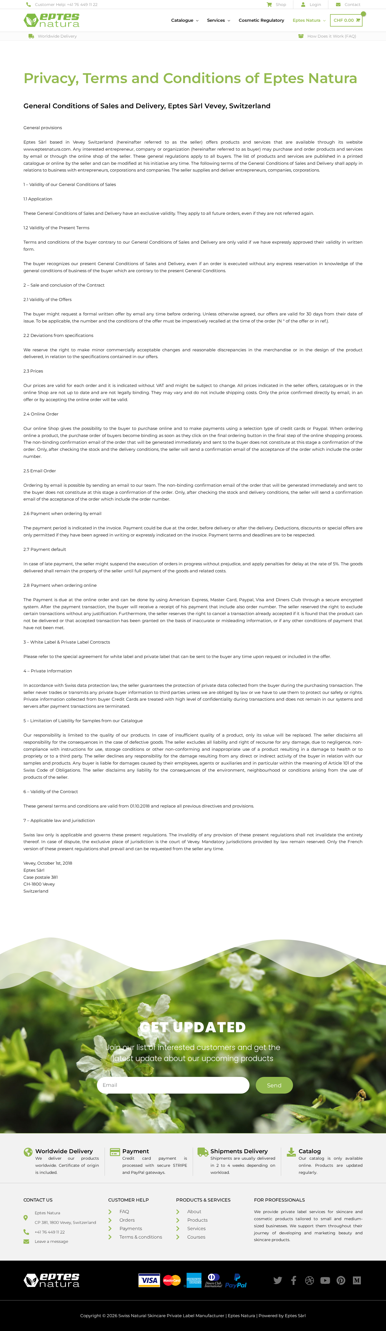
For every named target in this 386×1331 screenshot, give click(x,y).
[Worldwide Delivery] (27, 1152)
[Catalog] (291, 1152)
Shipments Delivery (239, 1151)
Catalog (310, 1151)
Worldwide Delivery (64, 1151)
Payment (135, 1151)
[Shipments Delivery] (203, 1152)
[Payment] (115, 1152)
